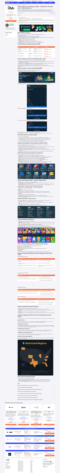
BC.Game (31, 464)
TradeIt (31, 468)
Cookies (6, 464)
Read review (18, 433)
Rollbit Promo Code (28, 433)
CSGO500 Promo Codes (20, 463)
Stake (31, 463)
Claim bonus (49, 433)
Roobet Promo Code (28, 441)
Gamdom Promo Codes (20, 468)
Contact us (7, 463)
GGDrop (31, 466)
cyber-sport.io (44, 466)
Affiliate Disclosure (8, 467)
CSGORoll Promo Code (28, 448)
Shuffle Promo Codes (20, 464)
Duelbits (31, 469)
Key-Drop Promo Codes (20, 467)
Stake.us (19, 11)
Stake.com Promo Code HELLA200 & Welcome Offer (28, 455)
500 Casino (31, 465)
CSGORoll (49, 380)
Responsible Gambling (8, 466)
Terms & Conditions (8, 468)
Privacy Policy (7, 465)
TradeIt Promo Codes (20, 469)
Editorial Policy (46, 20)
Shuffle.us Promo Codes (20, 465)
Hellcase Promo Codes (20, 466)
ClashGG (31, 467)
